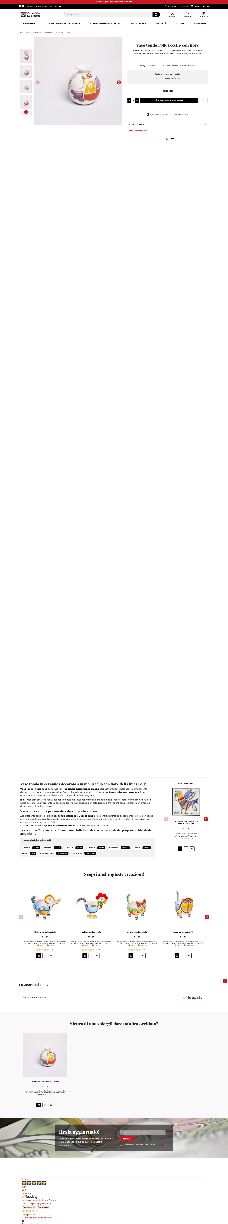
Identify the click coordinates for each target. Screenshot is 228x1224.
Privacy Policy (160, 1144)
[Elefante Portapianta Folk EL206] (45, 904)
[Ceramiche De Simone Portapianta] (183, 904)
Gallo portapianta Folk (91, 932)
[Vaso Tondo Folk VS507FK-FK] (78, 81)
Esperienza (200, 24)
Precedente (29, 1207)
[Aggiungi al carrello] (180, 848)
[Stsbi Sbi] (20, 6)
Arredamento (30, 24)
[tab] (30, 23)
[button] (64, 2)
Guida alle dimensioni (138, 130)
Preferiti (187, 16)
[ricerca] (156, 14)
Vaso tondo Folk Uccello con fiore (45, 1082)
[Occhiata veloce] (192, 848)
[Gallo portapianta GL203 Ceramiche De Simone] (91, 904)
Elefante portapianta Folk (45, 932)
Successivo (43, 1207)
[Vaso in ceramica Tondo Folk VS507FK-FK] (45, 1054)
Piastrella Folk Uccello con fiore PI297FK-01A (186, 823)
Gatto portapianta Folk (137, 932)
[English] (208, 6)
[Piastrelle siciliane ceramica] (186, 801)
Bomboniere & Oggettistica (64, 24)
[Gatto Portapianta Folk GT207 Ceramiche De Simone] (137, 904)
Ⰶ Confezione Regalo (168, 78)
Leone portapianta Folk (183, 932)
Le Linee (180, 24)
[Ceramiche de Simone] (30, 14)
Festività (161, 24)
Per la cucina (138, 24)
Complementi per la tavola (105, 24)
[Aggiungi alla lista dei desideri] (203, 100)
